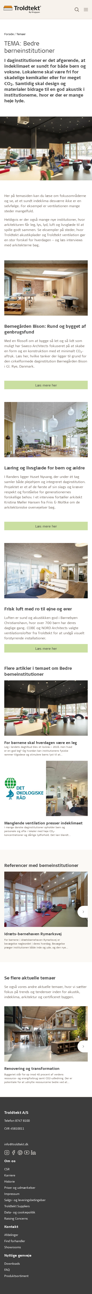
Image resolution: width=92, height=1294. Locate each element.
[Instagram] (6, 1152)
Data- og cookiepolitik (19, 1212)
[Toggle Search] (77, 9)
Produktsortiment (16, 1276)
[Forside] (22, 9)
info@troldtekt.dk (16, 1144)
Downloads (12, 1263)
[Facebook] (13, 1152)
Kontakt (11, 1226)
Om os (10, 1161)
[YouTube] (26, 1152)
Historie (9, 1181)
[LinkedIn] (33, 1152)
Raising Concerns (16, 1218)
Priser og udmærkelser (19, 1188)
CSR (7, 1169)
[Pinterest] (20, 1152)
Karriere (9, 1175)
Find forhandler (14, 1241)
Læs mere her (46, 385)
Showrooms (12, 1247)
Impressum (11, 1194)
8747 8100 (22, 1121)
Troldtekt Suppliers (17, 1206)
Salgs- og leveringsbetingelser (25, 1200)
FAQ (7, 1270)
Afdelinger (11, 1235)
